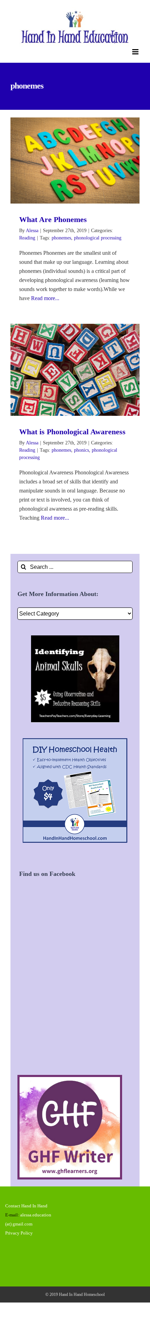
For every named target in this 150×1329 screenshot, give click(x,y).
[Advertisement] (75, 984)
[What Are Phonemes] (75, 160)
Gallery (85, 160)
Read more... (45, 298)
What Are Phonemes (65, 160)
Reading (27, 237)
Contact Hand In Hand (26, 1205)
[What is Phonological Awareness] (75, 370)
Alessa (32, 230)
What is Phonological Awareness (65, 370)
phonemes (61, 237)
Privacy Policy (19, 1233)
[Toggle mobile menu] (136, 51)
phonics (81, 450)
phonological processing (97, 237)
